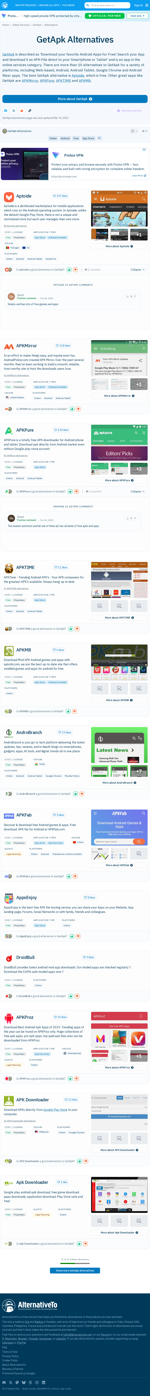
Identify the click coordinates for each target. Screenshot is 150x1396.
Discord (105, 1334)
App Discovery (55, 843)
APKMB (85, 80)
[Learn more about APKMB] (9, 651)
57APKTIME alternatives (16, 588)
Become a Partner (12, 1369)
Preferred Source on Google (18, 1373)
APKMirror (30, 80)
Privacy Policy (10, 1356)
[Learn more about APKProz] (9, 1018)
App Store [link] (88, 138)
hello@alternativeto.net (77, 1334)
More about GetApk (72, 99)
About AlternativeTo (14, 1364)
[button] (119, 209)
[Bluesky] (24, 1382)
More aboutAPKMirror (117, 395)
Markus (39, 1322)
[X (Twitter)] (10, 1382)
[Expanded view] (132, 131)
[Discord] (4, 1382)
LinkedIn (61, 1338)
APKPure (47, 80)
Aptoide (78, 75)
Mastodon (11, 1338)
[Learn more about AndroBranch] (9, 733)
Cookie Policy (10, 1360)
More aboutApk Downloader (117, 1232)
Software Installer (57, 237)
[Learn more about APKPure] (9, 431)
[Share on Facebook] (5, 110)
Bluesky (22, 1338)
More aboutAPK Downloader (118, 1150)
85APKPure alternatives (16, 455)
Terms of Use (10, 1351)
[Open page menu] (147, 5)
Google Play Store (55, 1110)
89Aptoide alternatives (15, 225)
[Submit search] (87, 5)
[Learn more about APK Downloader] (9, 1101)
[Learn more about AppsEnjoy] (9, 899)
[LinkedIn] (43, 1382)
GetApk (8, 54)
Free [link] (76, 138)
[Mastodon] (17, 1382)
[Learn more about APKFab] (9, 816)
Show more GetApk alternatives (75, 1270)
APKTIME (63, 80)
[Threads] (30, 1382)
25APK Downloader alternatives (20, 1120)
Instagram (45, 1338)
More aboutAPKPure (117, 480)
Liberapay (8, 1342)
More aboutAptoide (117, 246)
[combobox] (107, 5)
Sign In (138, 5)
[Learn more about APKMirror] (9, 347)
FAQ (4, 1347)
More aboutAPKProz (117, 1067)
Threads (33, 1338)
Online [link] (53, 138)
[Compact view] (136, 131)
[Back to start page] (5, 5)
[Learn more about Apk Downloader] (9, 1183)
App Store (40, 237)
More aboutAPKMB (117, 700)
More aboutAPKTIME (117, 617)
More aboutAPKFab (117, 865)
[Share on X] (13, 110)
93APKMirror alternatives (16, 375)
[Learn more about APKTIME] (9, 568)
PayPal (21, 1342)
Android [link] (65, 138)
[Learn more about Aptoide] (9, 197)
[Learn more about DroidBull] (9, 958)
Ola (27, 1322)
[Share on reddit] (21, 110)
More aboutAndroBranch (118, 782)
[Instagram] (37, 1382)
